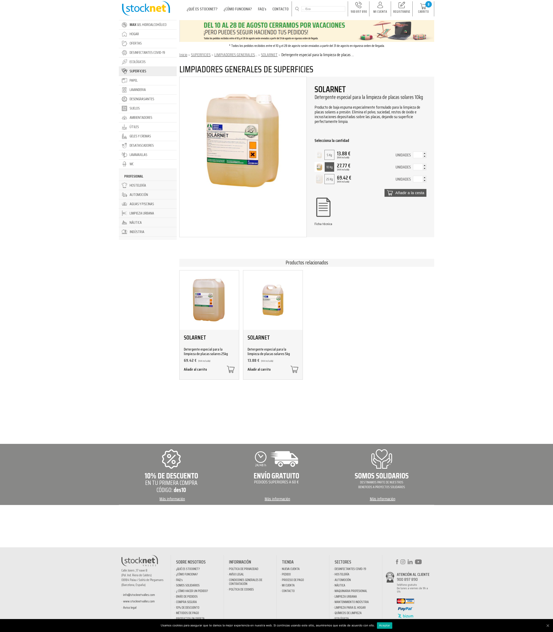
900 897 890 (407, 579)
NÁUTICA (340, 585)
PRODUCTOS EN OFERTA (190, 618)
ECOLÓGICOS (342, 618)
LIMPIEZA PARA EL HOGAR (350, 607)
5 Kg (329, 155)
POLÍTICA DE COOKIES (241, 589)
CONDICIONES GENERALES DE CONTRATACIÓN (245, 581)
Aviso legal (130, 607)
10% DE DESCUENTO (187, 607)
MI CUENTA (288, 585)
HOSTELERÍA (342, 574)
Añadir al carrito (195, 369)
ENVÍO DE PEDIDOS (187, 596)
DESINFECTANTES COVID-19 (350, 569)
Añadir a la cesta (409, 193)
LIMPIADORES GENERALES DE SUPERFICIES (247, 54)
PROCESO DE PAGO (293, 580)
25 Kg (329, 179)
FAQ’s (262, 8)
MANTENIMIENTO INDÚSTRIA (352, 602)
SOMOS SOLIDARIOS (188, 585)
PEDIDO (286, 574)
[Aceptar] (547, 625)
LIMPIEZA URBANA (346, 596)
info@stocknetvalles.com (139, 594)
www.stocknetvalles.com (139, 601)
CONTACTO (280, 8)
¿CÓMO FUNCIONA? (238, 8)
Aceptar (384, 625)
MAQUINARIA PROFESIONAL (351, 591)
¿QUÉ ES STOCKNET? (202, 8)
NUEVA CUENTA (291, 569)
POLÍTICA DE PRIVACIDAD (243, 569)
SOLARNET (269, 54)
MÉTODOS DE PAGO (187, 613)
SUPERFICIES (201, 54)
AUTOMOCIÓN (343, 580)
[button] (424, 153)
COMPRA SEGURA (186, 602)
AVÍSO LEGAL (236, 574)
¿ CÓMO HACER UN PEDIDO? (192, 591)
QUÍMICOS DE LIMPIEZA (348, 613)
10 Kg (329, 167)
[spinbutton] (419, 155)
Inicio (183, 54)
